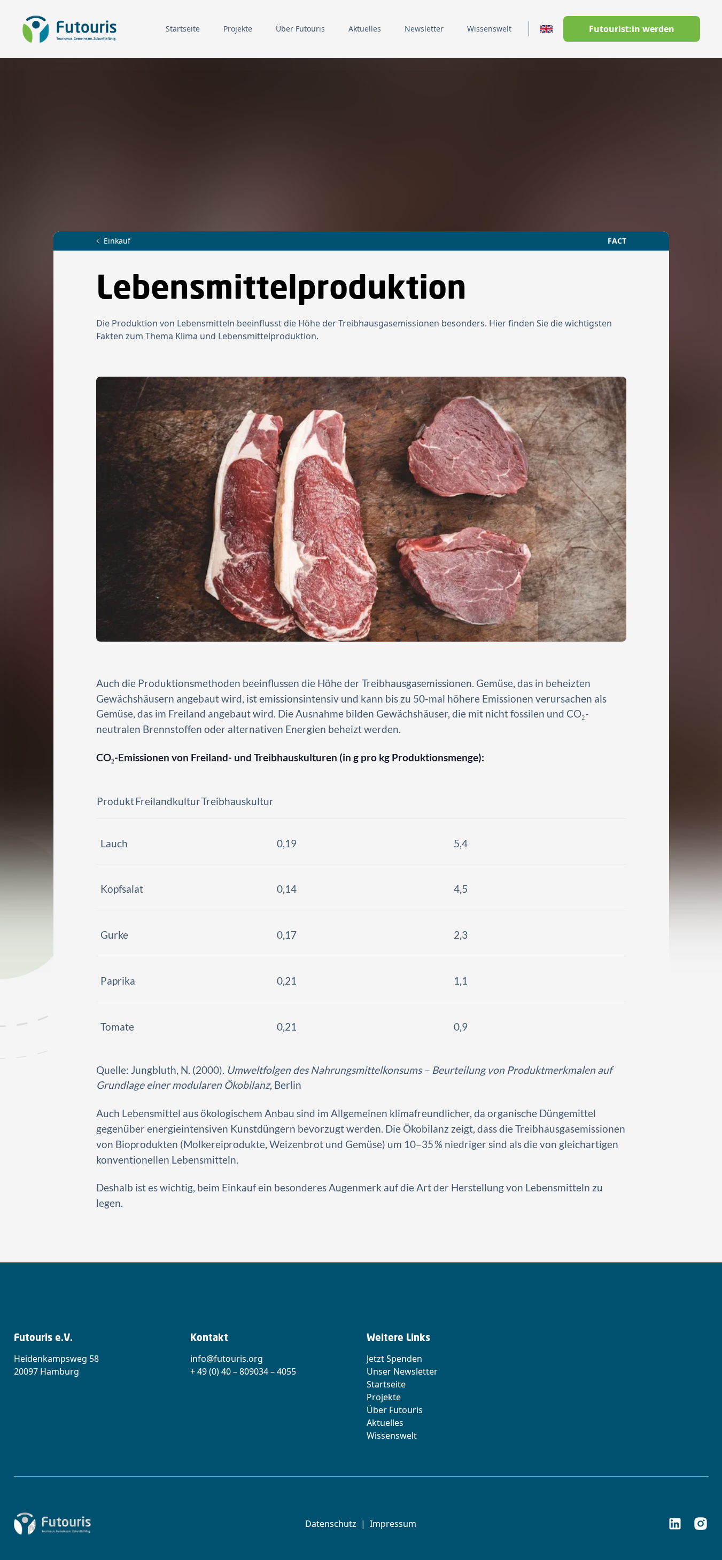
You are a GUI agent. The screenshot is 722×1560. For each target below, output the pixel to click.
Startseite (386, 1384)
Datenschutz (330, 1524)
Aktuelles (385, 1423)
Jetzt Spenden (394, 1358)
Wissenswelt (392, 1435)
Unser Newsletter (402, 1371)
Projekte (384, 1397)
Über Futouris (395, 1410)
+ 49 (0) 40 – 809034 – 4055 (243, 1371)
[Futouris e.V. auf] (674, 1523)
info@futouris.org (226, 1358)
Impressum (393, 1524)
